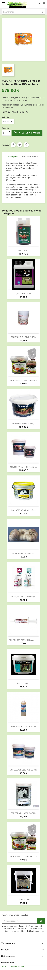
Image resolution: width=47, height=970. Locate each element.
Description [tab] (13, 156)
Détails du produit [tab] (30, 156)
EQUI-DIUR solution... (23, 294)
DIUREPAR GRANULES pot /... (23, 423)
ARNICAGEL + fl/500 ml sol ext (23, 726)
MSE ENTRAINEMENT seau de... (23, 467)
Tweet (19, 144)
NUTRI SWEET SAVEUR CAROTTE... (23, 856)
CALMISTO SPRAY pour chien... (23, 597)
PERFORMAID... (23, 683)
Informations (7, 962)
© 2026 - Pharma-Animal (13, 966)
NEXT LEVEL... (23, 250)
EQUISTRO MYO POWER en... (23, 510)
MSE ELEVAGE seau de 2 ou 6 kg (23, 770)
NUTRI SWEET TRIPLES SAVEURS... (23, 380)
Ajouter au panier (27, 132)
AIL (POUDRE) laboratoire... (23, 553)
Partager (13, 144)
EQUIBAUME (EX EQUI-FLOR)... (23, 337)
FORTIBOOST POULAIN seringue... (23, 640)
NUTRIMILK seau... (23, 900)
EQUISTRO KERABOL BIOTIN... (23, 813)
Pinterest (26, 144)
